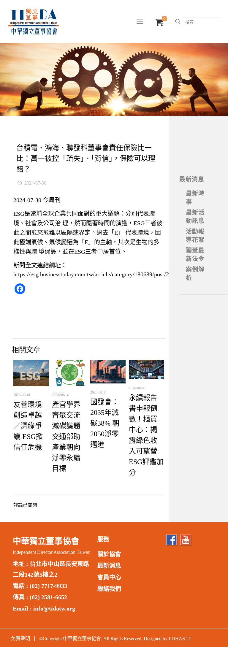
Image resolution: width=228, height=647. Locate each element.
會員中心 (109, 577)
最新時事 (195, 197)
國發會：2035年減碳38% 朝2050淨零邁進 (104, 423)
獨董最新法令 (195, 254)
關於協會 (109, 554)
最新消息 (191, 179)
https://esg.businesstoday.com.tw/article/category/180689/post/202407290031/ (108, 274)
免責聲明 (20, 638)
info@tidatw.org (54, 608)
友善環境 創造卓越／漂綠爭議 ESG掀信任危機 (28, 426)
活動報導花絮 (195, 235)
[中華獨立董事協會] (33, 21)
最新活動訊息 (195, 216)
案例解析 (195, 273)
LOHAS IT (180, 638)
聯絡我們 (109, 589)
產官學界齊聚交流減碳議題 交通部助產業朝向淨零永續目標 (66, 436)
